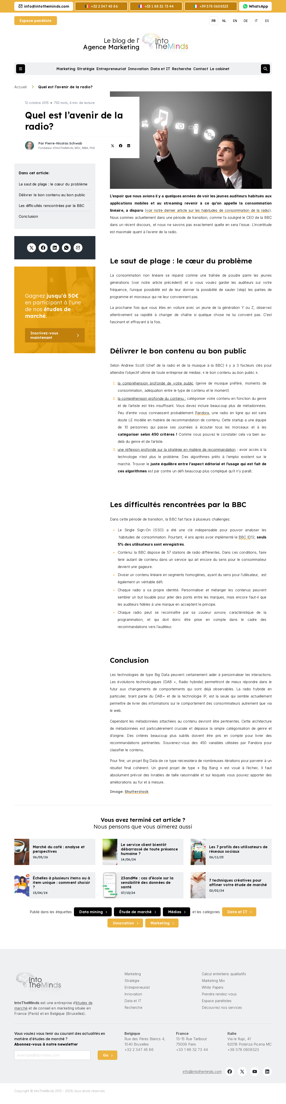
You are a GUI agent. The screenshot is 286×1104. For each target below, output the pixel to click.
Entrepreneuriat (111, 69)
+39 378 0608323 (243, 1049)
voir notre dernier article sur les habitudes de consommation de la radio (207, 210)
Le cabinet (220, 69)
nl (224, 21)
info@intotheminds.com (202, 1071)
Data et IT (160, 69)
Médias (174, 912)
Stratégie (86, 69)
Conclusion (28, 216)
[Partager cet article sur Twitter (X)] (31, 247)
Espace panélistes (217, 1001)
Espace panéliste (36, 20)
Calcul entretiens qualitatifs (224, 974)
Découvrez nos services (222, 1007)
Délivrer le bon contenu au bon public (52, 195)
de (246, 21)
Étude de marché (135, 912)
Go (105, 1055)
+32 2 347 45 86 (138, 1049)
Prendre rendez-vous (219, 994)
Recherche (181, 69)
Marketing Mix (213, 980)
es (267, 21)
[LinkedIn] (267, 1071)
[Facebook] (229, 1071)
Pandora (202, 413)
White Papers (213, 987)
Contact (200, 69)
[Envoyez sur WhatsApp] (66, 247)
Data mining (91, 912)
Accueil (20, 87)
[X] (242, 1071)
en (235, 21)
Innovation (138, 69)
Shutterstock (137, 791)
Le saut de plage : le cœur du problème (53, 184)
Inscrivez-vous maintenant (44, 335)
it (256, 21)
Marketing (66, 69)
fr (214, 21)
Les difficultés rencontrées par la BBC (51, 205)
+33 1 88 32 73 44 (192, 1049)
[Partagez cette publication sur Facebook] (43, 247)
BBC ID (245, 537)
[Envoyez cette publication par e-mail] (78, 247)
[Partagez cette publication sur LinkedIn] (54, 247)
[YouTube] (254, 1071)
